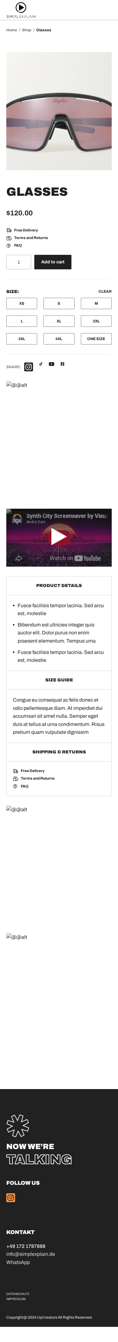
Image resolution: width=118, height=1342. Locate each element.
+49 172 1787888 (25, 1246)
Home (12, 30)
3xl (21, 339)
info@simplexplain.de (30, 1254)
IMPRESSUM (15, 1299)
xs (21, 303)
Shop (27, 30)
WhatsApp (18, 1262)
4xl (58, 339)
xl (59, 321)
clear (105, 291)
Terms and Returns (31, 238)
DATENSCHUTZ (17, 1294)
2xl (96, 321)
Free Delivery (26, 230)
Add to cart (53, 262)
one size (96, 339)
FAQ (18, 245)
